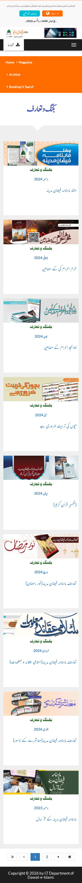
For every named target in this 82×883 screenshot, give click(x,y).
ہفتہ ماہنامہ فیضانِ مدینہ (61, 190)
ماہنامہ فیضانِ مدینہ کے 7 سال (56, 819)
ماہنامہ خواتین (29, 13)
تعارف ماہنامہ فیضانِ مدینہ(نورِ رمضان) (51, 583)
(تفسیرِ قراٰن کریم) (65, 504)
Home (9, 62)
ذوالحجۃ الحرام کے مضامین (60, 347)
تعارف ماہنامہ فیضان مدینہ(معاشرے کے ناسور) (45, 740)
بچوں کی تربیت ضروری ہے (58, 426)
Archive (14, 74)
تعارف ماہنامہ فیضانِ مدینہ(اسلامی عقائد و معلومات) (43, 662)
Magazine (25, 62)
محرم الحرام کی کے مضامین (59, 268)
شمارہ (11, 44)
